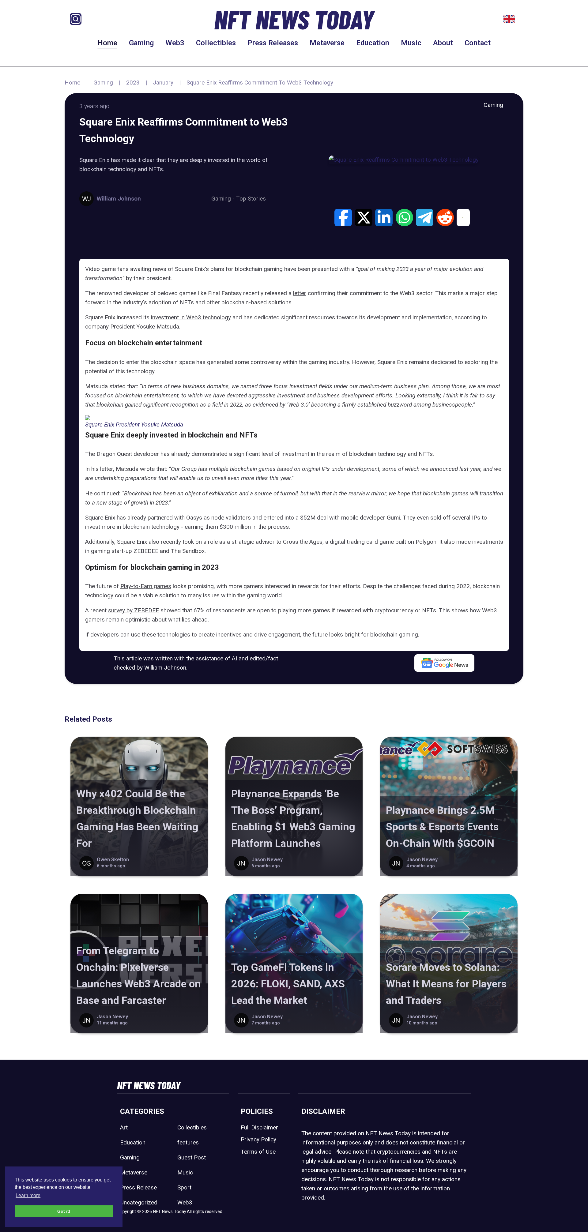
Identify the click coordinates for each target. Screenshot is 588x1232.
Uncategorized (138, 1202)
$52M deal (314, 517)
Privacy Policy (258, 1139)
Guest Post (191, 1157)
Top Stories (251, 198)
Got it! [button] (63, 1211)
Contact (478, 43)
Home (107, 43)
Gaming (141, 43)
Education (372, 43)
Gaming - (223, 198)
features (188, 1142)
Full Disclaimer (259, 1127)
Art (124, 1127)
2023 (133, 82)
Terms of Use (258, 1151)
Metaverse (327, 43)
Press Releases (272, 43)
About (443, 43)
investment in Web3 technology (191, 317)
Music (411, 43)
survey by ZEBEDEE (133, 610)
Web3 (174, 43)
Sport (184, 1187)
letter (299, 293)
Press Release (138, 1187)
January (163, 82)
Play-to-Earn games (145, 586)
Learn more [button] (28, 1195)
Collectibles (216, 43)
